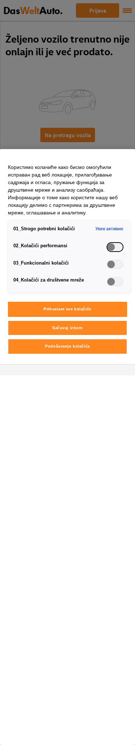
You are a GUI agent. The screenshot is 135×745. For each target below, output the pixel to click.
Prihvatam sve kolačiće (67, 309)
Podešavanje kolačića (67, 346)
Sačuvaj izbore (67, 328)
